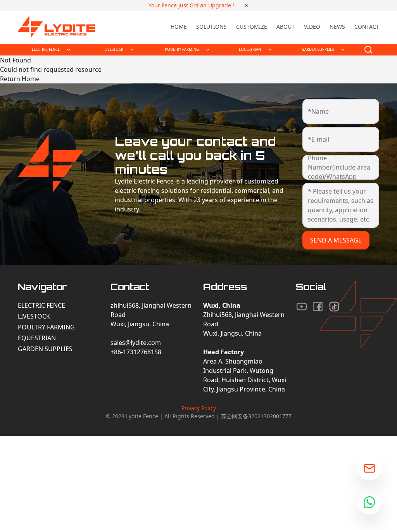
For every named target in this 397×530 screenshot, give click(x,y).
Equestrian (37, 338)
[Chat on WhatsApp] (369, 502)
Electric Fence (41, 305)
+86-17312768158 (135, 352)
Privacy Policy (198, 408)
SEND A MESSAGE (336, 240)
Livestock (34, 316)
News (337, 26)
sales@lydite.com (135, 342)
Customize (251, 26)
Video (312, 26)
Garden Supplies (45, 349)
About (285, 26)
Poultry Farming (46, 327)
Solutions (211, 26)
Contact (366, 26)
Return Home (20, 78)
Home (179, 26)
